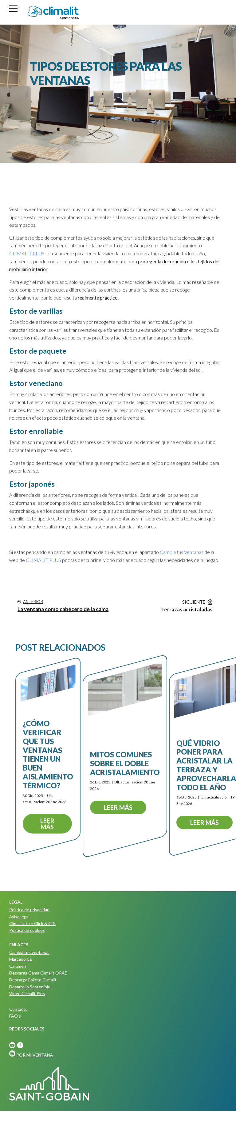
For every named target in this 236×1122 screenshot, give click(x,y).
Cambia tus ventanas (29, 952)
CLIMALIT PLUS (27, 253)
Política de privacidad (29, 909)
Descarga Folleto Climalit (33, 979)
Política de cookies (27, 930)
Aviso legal (19, 916)
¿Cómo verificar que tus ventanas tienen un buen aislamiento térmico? (48, 754)
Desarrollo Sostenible (29, 986)
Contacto (18, 1009)
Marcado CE (20, 959)
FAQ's (15, 1015)
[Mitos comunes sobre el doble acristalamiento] (125, 689)
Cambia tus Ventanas (181, 552)
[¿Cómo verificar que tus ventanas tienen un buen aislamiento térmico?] (48, 683)
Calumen (17, 966)
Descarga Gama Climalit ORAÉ (38, 972)
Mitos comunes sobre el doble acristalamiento (125, 763)
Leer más (47, 823)
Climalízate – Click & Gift (32, 923)
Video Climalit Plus (27, 993)
